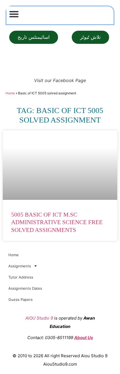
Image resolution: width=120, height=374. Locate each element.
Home (10, 93)
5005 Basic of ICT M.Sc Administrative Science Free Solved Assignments (57, 222)
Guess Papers (20, 299)
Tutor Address (20, 277)
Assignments (19, 266)
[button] (13, 13)
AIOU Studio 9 (39, 318)
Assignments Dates (25, 288)
